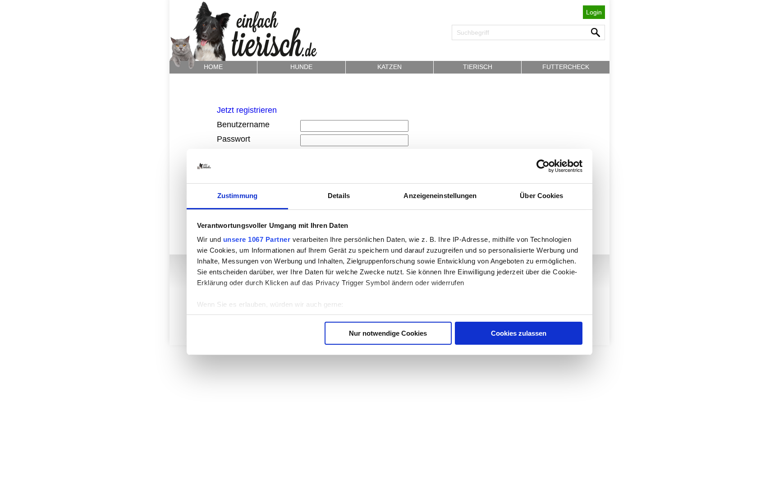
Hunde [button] (301, 66)
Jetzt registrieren (247, 110)
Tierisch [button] (477, 66)
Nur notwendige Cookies (388, 333)
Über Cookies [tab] (541, 195)
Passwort (233, 138)
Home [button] (213, 66)
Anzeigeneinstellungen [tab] (440, 195)
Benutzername (243, 124)
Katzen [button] (389, 66)
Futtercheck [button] (565, 66)
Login (594, 12)
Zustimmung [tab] (237, 195)
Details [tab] (339, 195)
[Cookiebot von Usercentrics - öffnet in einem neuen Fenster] (543, 166)
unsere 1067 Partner (257, 239)
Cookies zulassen (518, 333)
